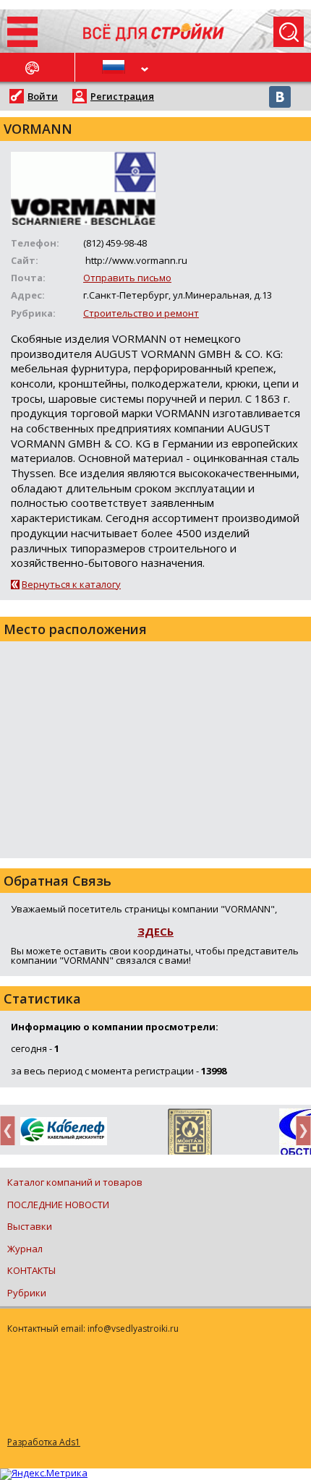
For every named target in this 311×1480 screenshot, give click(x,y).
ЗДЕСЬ (155, 931)
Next (299, 1130)
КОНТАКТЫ (31, 1270)
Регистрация (122, 96)
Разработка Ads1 (43, 1442)
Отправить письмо (127, 277)
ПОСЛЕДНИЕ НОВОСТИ (58, 1204)
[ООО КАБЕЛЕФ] (63, 1132)
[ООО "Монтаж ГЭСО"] (190, 1134)
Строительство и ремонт (141, 313)
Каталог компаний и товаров (74, 1182)
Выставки (29, 1226)
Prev (11, 1130)
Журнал (25, 1248)
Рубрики (26, 1292)
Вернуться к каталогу (71, 584)
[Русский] (115, 67)
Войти (42, 96)
